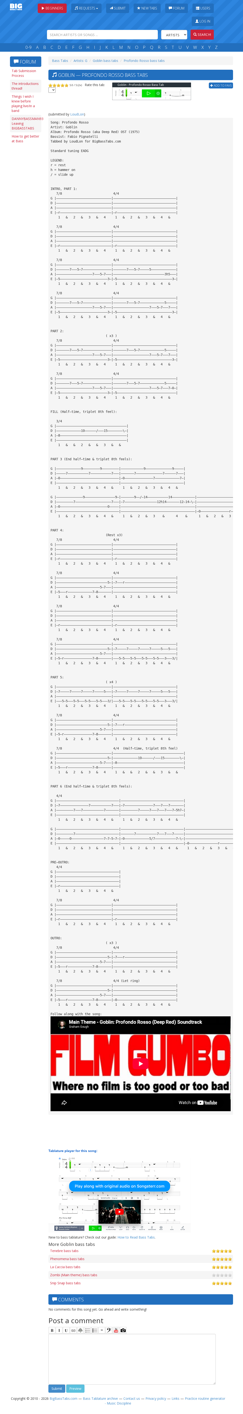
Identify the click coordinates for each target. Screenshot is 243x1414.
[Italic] (59, 1330)
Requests (87, 8)
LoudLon (77, 114)
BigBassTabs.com (63, 1398)
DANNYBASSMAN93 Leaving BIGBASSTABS (26, 123)
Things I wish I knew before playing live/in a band (23, 103)
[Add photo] (123, 1330)
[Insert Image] (80, 1330)
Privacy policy (155, 1398)
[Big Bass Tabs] (16, 6)
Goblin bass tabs (105, 60)
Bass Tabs (60, 60)
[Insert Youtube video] (116, 1330)
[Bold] (52, 1330)
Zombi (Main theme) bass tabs (73, 1275)
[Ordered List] (87, 1330)
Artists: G (80, 60)
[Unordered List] (94, 1330)
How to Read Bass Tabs (136, 1237)
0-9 (28, 47)
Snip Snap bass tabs (65, 1283)
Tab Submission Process (24, 73)
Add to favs (222, 85)
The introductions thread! (25, 86)
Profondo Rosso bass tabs (144, 60)
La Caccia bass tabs (65, 1267)
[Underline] (66, 1330)
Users (204, 8)
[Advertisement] (27, 218)
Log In (204, 21)
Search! (204, 34)
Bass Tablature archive (100, 1398)
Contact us (131, 1398)
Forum (178, 8)
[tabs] (109, 1330)
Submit (119, 8)
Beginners (54, 8)
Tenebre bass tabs (64, 1250)
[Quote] (101, 1330)
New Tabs (148, 8)
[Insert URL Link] (73, 1330)
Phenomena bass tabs (67, 1259)
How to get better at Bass (25, 138)
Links (175, 1398)
